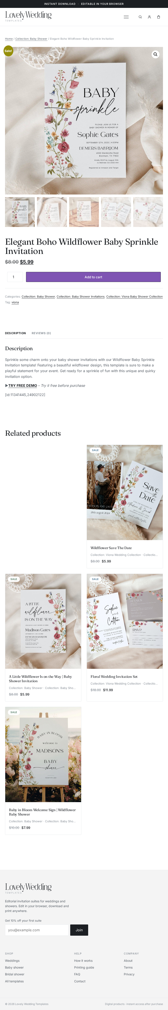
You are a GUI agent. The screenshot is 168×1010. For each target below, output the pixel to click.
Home (9, 38)
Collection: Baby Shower (31, 38)
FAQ (77, 974)
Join (79, 930)
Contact (80, 981)
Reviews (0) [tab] (41, 333)
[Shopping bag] (158, 16)
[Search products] (140, 16)
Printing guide (84, 967)
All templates (14, 981)
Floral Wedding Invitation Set (114, 676)
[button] (155, 54)
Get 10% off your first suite (23, 920)
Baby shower (14, 967)
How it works (83, 960)
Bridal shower (14, 974)
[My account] (149, 16)
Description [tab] (15, 333)
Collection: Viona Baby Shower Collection (134, 296)
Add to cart (93, 277)
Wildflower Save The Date (111, 548)
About (128, 960)
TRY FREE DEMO (22, 385)
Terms (128, 967)
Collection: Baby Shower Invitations (81, 296)
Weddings (12, 960)
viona (15, 302)
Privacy (129, 974)
